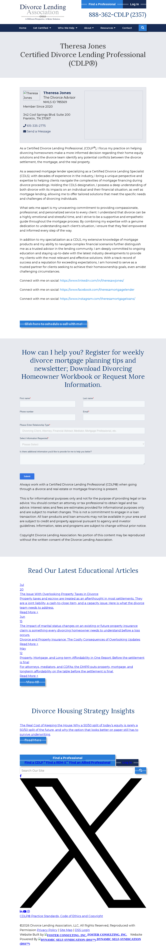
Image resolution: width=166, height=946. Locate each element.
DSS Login (82, 930)
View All (32, 682)
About (87, 27)
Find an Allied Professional (89, 762)
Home (22, 27)
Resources (107, 27)
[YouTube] (25, 911)
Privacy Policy (47, 930)
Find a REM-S (57, 762)
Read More (33, 740)
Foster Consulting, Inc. (107, 934)
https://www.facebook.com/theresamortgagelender (97, 290)
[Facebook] (21, 776)
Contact (127, 27)
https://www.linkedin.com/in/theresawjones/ (92, 280)
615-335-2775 (36, 126)
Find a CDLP (35, 762)
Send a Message (39, 131)
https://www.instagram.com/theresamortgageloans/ (97, 299)
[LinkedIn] (21, 911)
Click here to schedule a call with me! (53, 324)
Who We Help (66, 27)
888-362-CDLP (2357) (117, 14)
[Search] (143, 28)
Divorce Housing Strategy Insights (83, 711)
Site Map (66, 930)
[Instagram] (28, 911)
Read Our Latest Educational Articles (83, 570)
